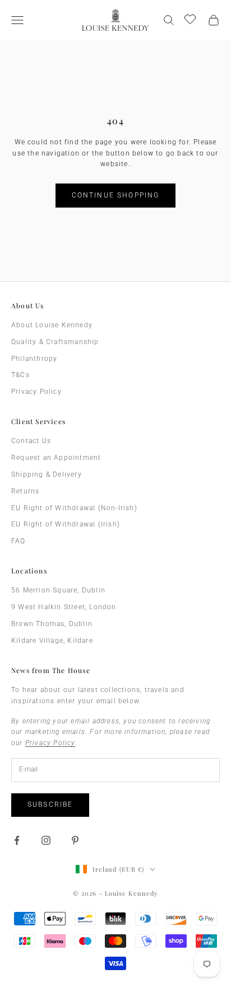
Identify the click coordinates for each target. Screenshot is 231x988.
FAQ (18, 541)
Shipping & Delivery (46, 474)
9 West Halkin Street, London (64, 607)
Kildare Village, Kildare (52, 640)
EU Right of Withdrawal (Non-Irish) (74, 508)
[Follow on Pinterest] (75, 840)
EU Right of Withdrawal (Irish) (65, 524)
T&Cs (20, 375)
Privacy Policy (36, 392)
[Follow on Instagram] (46, 840)
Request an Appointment (56, 458)
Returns (25, 491)
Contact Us (31, 441)
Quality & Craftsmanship (55, 342)
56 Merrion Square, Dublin (58, 590)
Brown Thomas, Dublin (52, 624)
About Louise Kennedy (52, 325)
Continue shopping (116, 195)
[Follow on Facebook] (16, 840)
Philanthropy (34, 359)
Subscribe (50, 804)
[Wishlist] (191, 18)
